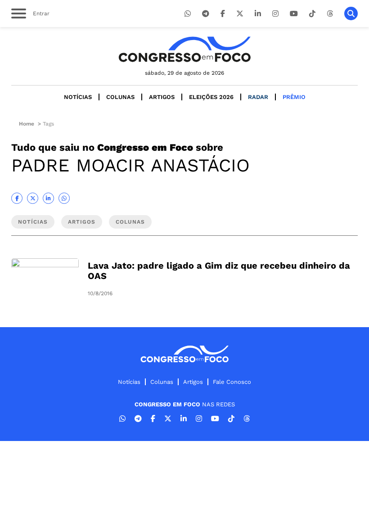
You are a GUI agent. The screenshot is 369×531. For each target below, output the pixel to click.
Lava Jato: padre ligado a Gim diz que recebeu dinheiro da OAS (219, 270)
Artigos (162, 97)
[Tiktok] (312, 13)
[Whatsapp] (187, 13)
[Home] (184, 49)
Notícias (78, 97)
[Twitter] (239, 13)
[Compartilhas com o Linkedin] (48, 198)
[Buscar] (351, 13)
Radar (258, 97)
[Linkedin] (258, 13)
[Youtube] (294, 13)
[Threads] (330, 13)
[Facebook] (222, 13)
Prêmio (294, 97)
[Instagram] (275, 13)
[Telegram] (205, 13)
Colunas (120, 97)
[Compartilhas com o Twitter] (32, 198)
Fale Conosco (232, 381)
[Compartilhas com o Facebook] (16, 198)
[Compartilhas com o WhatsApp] (64, 198)
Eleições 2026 (211, 97)
